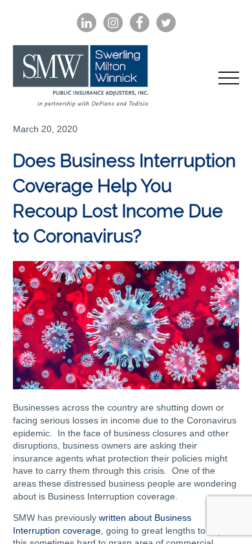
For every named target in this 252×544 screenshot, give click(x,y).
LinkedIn (86, 23)
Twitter (166, 23)
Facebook (139, 23)
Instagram (113, 23)
